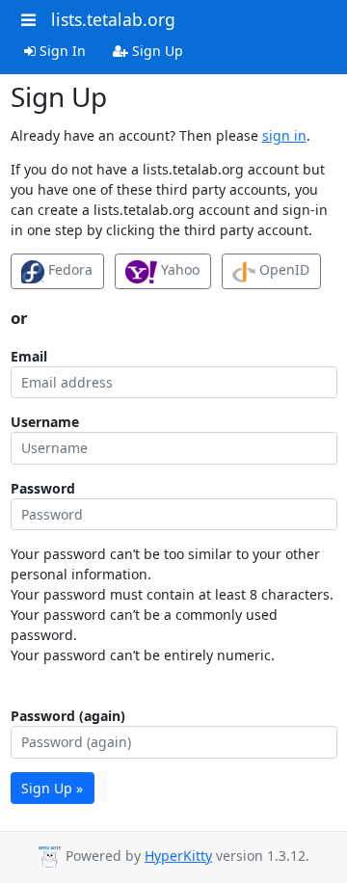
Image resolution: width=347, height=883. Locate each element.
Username (45, 422)
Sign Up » (52, 788)
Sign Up (155, 50)
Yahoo (178, 269)
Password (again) (68, 716)
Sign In (61, 50)
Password (43, 488)
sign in (284, 135)
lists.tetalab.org (113, 19)
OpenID (282, 269)
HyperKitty (178, 855)
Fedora (68, 269)
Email (29, 356)
